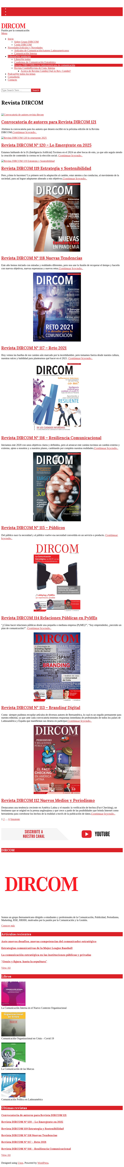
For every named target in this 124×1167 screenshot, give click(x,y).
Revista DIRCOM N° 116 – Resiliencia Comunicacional (51, 437)
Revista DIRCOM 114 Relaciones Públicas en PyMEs (49, 617)
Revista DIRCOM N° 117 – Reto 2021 (34, 347)
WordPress (42, 1162)
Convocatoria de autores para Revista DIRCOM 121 (48, 121)
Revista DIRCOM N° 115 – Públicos (33, 527)
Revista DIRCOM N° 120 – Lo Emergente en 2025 (46, 145)
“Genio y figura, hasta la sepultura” (24, 961)
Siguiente (15, 819)
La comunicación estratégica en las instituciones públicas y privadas (46, 954)
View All (5, 967)
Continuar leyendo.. (24, 132)
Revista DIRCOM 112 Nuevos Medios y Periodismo (48, 800)
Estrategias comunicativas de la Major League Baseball (36, 948)
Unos (20, 1162)
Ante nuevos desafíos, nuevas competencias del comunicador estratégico (48, 941)
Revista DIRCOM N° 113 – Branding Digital (40, 707)
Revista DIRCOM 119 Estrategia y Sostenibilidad (46, 168)
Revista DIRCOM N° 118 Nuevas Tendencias (41, 258)
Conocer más (8, 925)
